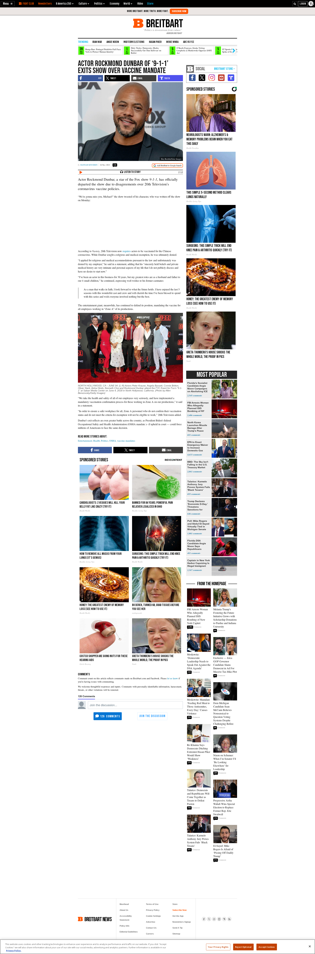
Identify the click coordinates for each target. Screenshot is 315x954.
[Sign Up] (179, 11)
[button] (8, 3)
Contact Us (151, 928)
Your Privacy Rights (218, 946)
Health (96, 440)
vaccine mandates (126, 440)
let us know (172, 678)
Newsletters (45, 3)
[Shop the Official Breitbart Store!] (224, 69)
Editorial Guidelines (129, 932)
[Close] (309, 946)
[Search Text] (294, 3)
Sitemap (176, 934)
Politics (104, 440)
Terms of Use (152, 904)
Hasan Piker (155, 42)
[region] (157, 946)
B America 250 (63, 3)
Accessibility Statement (126, 918)
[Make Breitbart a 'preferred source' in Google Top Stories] (167, 165)
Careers (150, 934)
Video (140, 3)
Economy (114, 3)
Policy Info (124, 926)
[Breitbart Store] (150, 3)
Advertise (150, 922)
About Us (124, 910)
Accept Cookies (267, 946)
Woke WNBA (172, 42)
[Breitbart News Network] (190, 69)
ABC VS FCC (188, 42)
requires (127, 251)
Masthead (124, 904)
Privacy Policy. (13, 950)
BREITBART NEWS (98, 919)
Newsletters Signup (181, 922)
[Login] (302, 3)
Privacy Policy (152, 910)
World (127, 3)
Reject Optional (243, 946)
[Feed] (229, 919)
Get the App (177, 916)
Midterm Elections (134, 42)
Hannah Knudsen (88, 165)
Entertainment (85, 440)
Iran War (97, 42)
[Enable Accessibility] (311, 3)
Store (175, 904)
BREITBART (164, 23)
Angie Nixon (112, 42)
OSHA (112, 440)
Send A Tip (177, 928)
